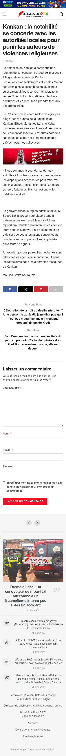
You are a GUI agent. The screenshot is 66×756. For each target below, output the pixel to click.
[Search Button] (61, 13)
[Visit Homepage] (33, 13)
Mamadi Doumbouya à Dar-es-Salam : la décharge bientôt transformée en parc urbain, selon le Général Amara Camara (38, 678)
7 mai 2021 (8, 60)
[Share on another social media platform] (56, 289)
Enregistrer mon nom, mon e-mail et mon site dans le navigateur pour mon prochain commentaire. (34, 487)
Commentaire (12, 388)
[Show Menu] (4, 13)
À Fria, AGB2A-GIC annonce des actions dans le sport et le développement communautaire (38, 643)
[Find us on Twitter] (37, 523)
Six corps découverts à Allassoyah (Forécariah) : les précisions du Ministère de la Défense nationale (38, 624)
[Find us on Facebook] (29, 522)
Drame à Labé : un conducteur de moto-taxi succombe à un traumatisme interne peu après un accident (25, 596)
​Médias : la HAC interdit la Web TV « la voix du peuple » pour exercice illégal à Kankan (38, 661)
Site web (8, 466)
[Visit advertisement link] (33, 4)
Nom (7, 433)
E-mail (8, 450)
